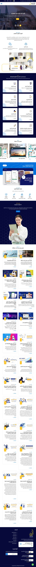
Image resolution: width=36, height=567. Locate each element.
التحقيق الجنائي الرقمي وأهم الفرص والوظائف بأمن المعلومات (26, 387)
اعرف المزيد (31, 90)
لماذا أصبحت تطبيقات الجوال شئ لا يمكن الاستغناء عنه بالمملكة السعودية (10, 281)
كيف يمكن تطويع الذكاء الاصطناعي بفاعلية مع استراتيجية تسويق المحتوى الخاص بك (26, 345)
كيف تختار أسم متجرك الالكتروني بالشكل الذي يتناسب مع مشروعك (26, 302)
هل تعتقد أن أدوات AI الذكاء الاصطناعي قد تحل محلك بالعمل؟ (10, 323)
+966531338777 (18, 204)
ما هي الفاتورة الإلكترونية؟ (11, 260)
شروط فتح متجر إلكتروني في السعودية (27, 323)
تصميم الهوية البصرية (28, 86)
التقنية (30, 278)
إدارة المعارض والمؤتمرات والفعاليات (26, 128)
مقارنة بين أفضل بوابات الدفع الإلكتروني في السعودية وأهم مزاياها (11, 303)
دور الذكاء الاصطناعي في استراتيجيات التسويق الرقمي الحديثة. (26, 433)
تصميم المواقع (13, 86)
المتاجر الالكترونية (29, 99)
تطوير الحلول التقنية (13, 128)
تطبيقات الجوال (13, 99)
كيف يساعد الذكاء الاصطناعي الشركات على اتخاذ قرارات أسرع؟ (27, 513)
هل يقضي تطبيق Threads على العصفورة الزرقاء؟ (10, 344)
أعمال (30, 300)
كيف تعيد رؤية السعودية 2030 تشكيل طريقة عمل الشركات (11, 433)
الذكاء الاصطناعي (13, 321)
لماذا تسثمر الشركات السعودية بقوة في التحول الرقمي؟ (10, 482)
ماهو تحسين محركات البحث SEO (26, 260)
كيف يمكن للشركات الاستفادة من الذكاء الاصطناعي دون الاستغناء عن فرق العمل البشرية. (26, 408)
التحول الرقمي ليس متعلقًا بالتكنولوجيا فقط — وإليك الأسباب (10, 454)
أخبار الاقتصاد (29, 479)
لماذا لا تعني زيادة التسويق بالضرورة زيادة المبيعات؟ (10, 407)
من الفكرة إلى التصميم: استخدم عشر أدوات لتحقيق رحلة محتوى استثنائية (10, 387)
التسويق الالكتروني (29, 114)
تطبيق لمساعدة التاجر (21, 158)
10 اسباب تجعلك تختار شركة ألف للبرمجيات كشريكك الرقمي (26, 281)
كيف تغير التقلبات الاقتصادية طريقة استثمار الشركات (26, 482)
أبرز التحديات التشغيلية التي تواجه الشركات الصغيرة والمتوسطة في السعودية (26, 455)
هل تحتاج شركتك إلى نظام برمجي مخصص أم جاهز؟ (10, 513)
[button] (20, 25)
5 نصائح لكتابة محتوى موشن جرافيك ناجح (11, 367)
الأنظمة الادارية (13, 114)
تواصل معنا (5, 165)
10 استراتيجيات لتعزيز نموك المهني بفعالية (26, 367)
